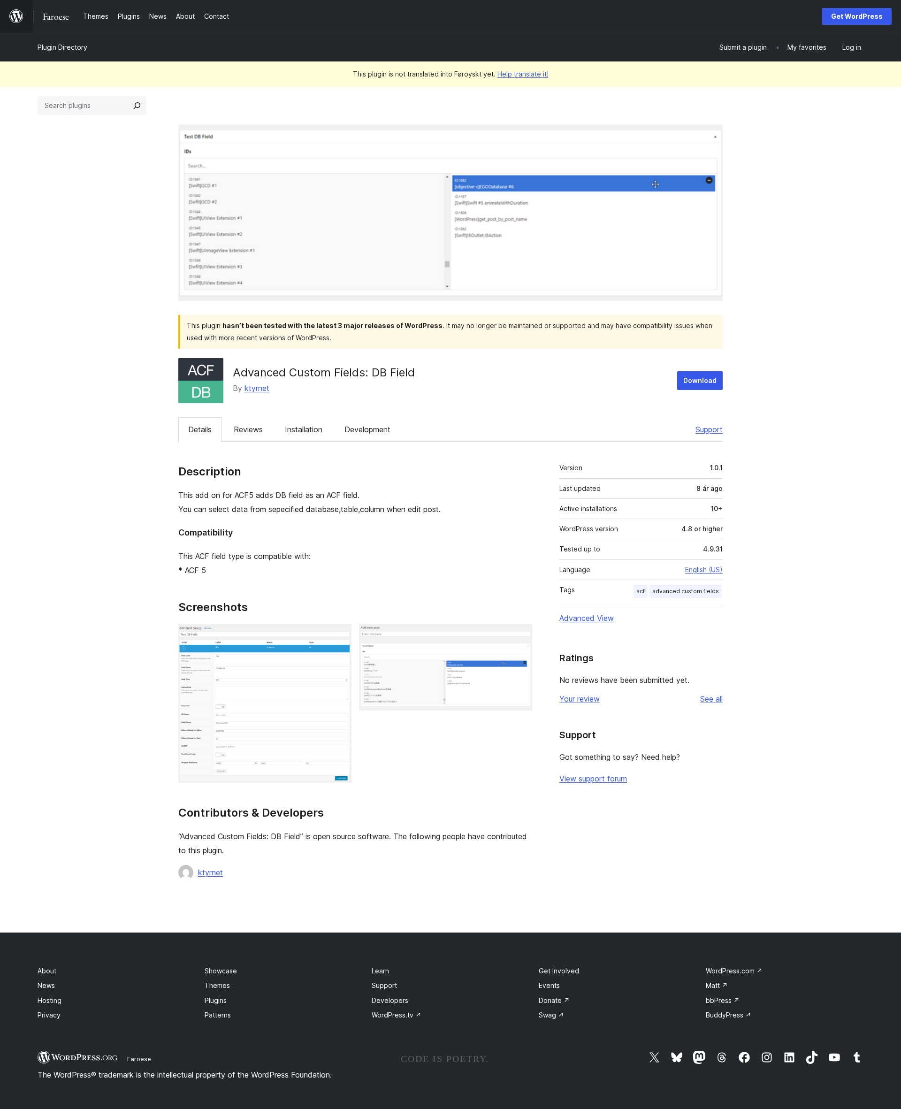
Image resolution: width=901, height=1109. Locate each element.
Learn (380, 971)
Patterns (218, 1015)
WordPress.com (734, 971)
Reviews (248, 429)
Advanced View (586, 618)
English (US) (704, 570)
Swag (551, 1015)
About (47, 971)
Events (549, 985)
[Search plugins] (137, 105)
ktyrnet (256, 388)
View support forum (593, 778)
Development (367, 429)
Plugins (216, 1000)
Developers (390, 1000)
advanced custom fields (685, 591)
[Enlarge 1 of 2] (339, 636)
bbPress (723, 1000)
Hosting (49, 1000)
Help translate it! (523, 74)
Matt (717, 985)
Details (200, 429)
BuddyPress (728, 1015)
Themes (217, 985)
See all (711, 699)
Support (709, 429)
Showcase (221, 971)
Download (700, 380)
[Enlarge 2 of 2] (519, 636)
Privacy (49, 1015)
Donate (554, 1000)
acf (640, 591)
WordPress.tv (396, 1015)
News (46, 985)
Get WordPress (857, 16)
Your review (579, 699)
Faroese (139, 1059)
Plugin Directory (62, 47)
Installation (303, 429)
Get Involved (559, 971)
